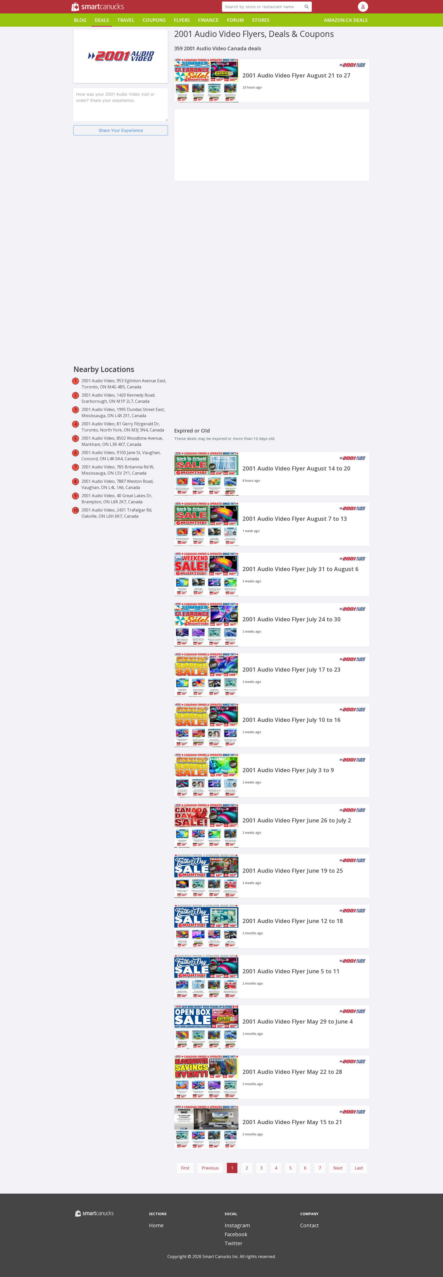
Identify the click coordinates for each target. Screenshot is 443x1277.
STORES (260, 20)
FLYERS (182, 20)
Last (359, 1168)
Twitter (234, 1243)
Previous (210, 1168)
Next (338, 1168)
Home (156, 1225)
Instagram (237, 1225)
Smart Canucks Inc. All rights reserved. (239, 1256)
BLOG (80, 20)
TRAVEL (125, 20)
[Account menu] (363, 7)
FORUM (235, 20)
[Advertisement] (120, 179)
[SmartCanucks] (72, 6)
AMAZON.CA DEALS (346, 20)
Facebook (236, 1234)
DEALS (102, 20)
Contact (309, 1225)
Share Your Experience (121, 130)
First (185, 1168)
